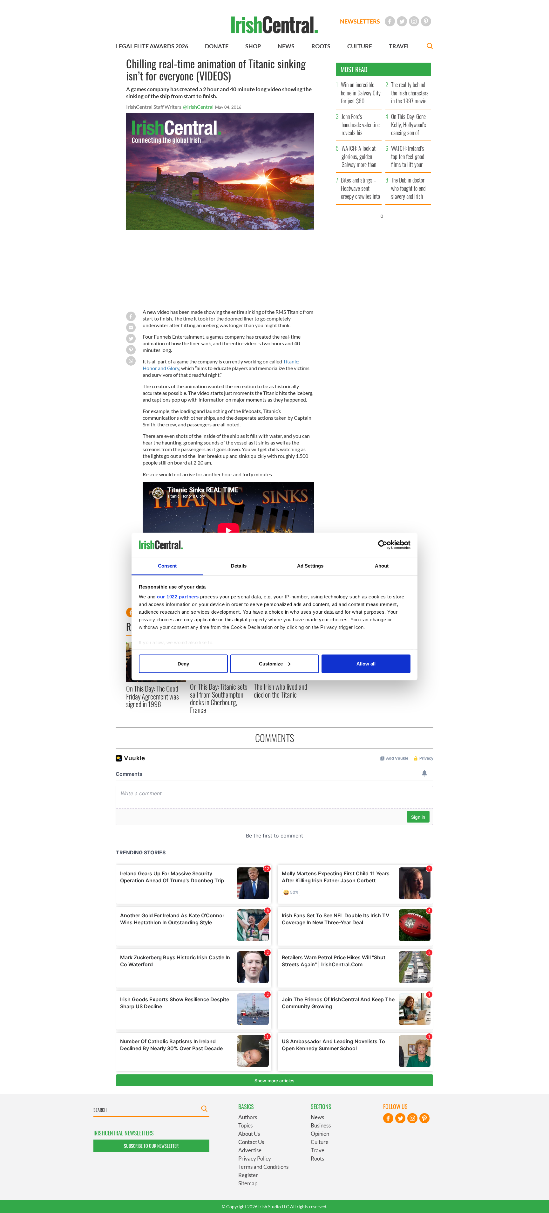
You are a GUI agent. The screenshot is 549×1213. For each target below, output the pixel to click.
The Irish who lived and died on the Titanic (280, 690)
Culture (320, 1142)
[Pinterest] (426, 21)
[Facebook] (390, 21)
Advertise (249, 1150)
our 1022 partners (178, 596)
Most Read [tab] (354, 69)
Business (321, 1125)
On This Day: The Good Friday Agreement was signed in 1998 (152, 696)
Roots (317, 1158)
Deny (183, 663)
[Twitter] (402, 21)
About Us (249, 1133)
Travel (318, 1150)
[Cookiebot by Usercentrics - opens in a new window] (382, 545)
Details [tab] (239, 566)
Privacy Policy (254, 1158)
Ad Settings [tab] (310, 566)
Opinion (320, 1133)
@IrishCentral (198, 107)
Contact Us (251, 1142)
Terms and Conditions (263, 1166)
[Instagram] (414, 21)
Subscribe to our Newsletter (151, 1145)
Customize (271, 663)
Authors (247, 1117)
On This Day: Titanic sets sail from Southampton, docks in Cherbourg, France (218, 698)
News (317, 1117)
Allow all (366, 663)
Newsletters (360, 21)
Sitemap (247, 1183)
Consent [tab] (167, 566)
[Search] (430, 47)
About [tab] (382, 566)
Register (248, 1175)
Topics (245, 1125)
